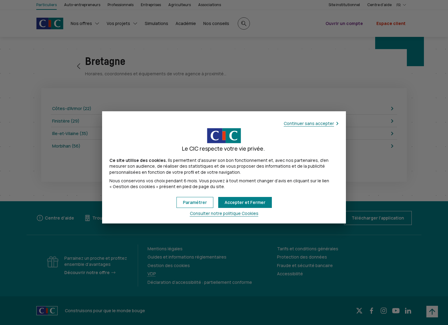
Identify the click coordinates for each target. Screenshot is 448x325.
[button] (245, 202)
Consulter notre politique (224, 213)
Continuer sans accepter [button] (309, 123)
